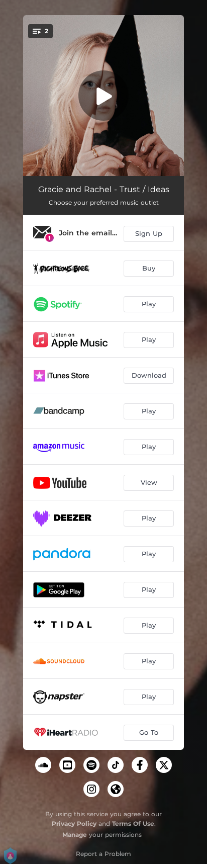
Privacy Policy (74, 823)
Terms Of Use (133, 823)
